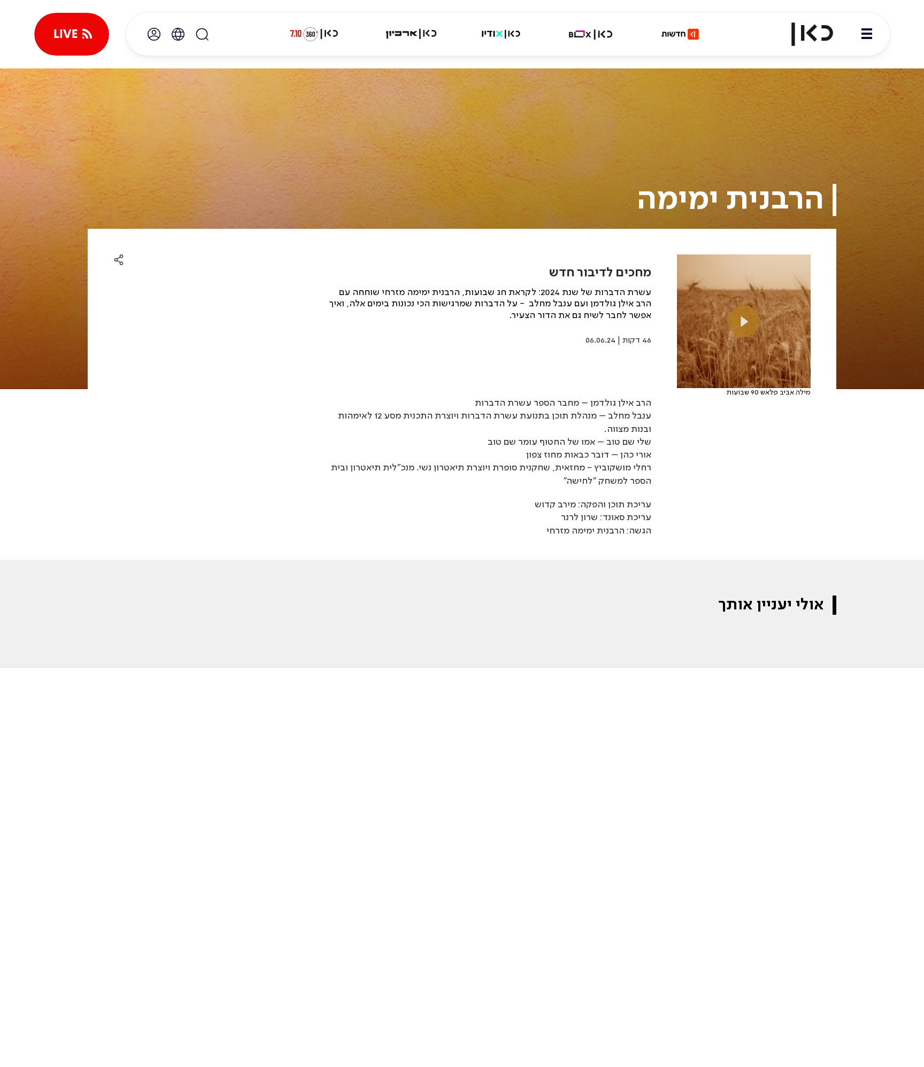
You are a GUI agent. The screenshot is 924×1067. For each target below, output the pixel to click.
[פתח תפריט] (866, 34)
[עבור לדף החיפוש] (202, 34)
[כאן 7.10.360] (314, 34)
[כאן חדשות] (680, 34)
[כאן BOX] (591, 34)
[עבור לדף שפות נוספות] (178, 34)
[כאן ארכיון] (411, 34)
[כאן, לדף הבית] (803, 34)
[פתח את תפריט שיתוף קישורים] (119, 260)
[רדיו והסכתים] (501, 34)
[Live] (71, 34)
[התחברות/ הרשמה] (154, 34)
